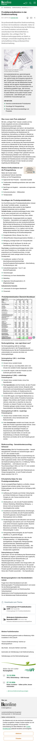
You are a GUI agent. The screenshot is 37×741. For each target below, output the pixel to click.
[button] (35, 3)
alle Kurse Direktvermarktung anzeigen (17, 691)
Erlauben (18, 738)
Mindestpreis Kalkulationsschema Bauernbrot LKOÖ (19, 619)
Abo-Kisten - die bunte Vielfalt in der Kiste (13, 648)
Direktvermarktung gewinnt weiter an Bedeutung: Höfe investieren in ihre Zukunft (17, 636)
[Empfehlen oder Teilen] (35, 18)
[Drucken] (28, 18)
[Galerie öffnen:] (18, 59)
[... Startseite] (6, 3)
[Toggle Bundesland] (25, 3)
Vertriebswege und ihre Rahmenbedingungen (15, 656)
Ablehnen (19, 733)
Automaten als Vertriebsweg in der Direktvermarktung (17, 652)
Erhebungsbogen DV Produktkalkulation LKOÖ (19, 609)
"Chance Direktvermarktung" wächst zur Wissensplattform (13, 643)
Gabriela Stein (14, 17)
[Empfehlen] (31, 18)
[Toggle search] (30, 3)
